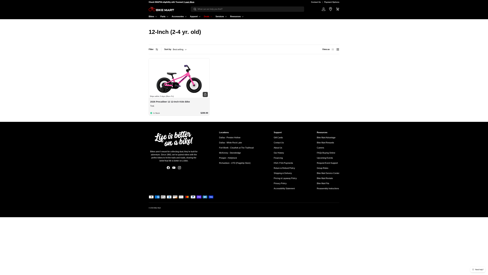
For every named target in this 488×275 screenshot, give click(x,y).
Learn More (189, 2)
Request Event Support (327, 163)
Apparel (194, 16)
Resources (235, 16)
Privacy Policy (280, 183)
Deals (206, 16)
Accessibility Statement (284, 188)
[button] (338, 9)
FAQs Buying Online (326, 153)
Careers (320, 148)
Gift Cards (278, 137)
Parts (162, 16)
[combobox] (247, 9)
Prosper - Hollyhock (228, 158)
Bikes (151, 16)
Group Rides (322, 168)
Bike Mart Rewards (325, 143)
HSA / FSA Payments (283, 163)
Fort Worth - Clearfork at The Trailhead (236, 148)
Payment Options (331, 2)
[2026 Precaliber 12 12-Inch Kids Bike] (179, 77)
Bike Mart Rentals (325, 178)
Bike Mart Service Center (328, 173)
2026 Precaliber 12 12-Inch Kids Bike (170, 101)
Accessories (178, 16)
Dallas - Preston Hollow (229, 137)
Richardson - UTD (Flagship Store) (234, 163)
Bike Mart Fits (323, 183)
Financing (278, 158)
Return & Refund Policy (284, 168)
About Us (278, 148)
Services (220, 16)
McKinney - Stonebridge (230, 153)
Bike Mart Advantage (326, 137)
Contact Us (316, 2)
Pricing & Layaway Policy (285, 178)
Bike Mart (157, 208)
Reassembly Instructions (328, 188)
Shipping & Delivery (283, 173)
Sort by (167, 49)
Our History (279, 153)
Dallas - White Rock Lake (230, 143)
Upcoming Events (325, 158)
